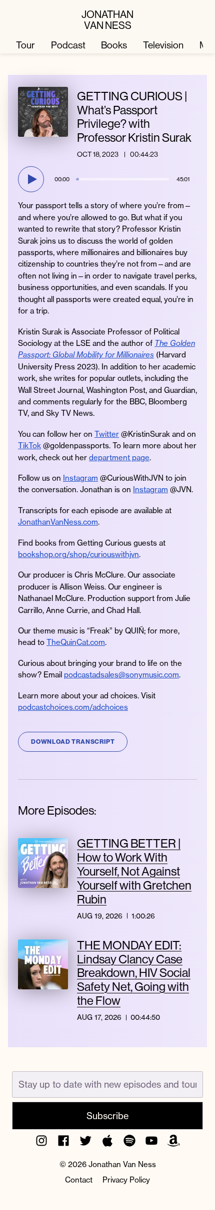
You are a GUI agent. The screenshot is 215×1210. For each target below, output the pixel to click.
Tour (25, 45)
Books (114, 45)
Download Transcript (72, 741)
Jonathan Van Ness (108, 19)
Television (163, 45)
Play (32, 179)
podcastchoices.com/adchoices (73, 707)
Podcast (68, 45)
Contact (78, 1180)
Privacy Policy (126, 1180)
